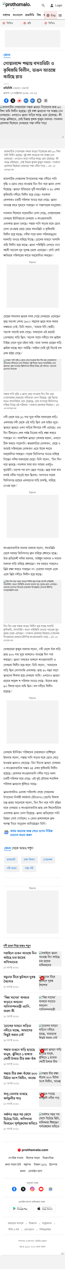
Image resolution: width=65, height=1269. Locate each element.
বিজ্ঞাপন (33, 1223)
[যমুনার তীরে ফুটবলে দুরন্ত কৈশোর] (50, 982)
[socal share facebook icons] (6, 102)
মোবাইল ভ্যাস (35, 1171)
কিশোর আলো (33, 1158)
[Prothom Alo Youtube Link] (42, 1189)
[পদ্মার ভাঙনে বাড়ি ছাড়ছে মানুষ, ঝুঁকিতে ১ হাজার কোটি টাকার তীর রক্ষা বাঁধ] (50, 1057)
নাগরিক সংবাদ (15, 1158)
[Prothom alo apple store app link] (45, 1209)
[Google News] (50, 1189)
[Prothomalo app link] (20, 1209)
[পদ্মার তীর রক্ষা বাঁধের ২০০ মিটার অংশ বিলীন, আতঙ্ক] (50, 1079)
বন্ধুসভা (27, 1165)
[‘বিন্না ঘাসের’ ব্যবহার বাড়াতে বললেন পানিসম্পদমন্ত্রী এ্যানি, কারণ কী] (50, 1007)
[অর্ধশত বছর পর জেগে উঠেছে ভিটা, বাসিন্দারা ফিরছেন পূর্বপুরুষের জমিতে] (50, 1122)
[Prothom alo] (17, 5)
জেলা (6, 55)
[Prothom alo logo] (32, 1151)
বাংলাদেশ (18, 15)
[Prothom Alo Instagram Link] (33, 1189)
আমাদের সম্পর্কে (15, 1223)
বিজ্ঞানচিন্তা (48, 1158)
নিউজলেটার (45, 1229)
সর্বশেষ (6, 15)
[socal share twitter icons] (13, 102)
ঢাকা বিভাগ (29, 860)
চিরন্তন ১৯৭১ (40, 1165)
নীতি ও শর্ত (13, 1229)
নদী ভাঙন (12, 868)
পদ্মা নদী (29, 868)
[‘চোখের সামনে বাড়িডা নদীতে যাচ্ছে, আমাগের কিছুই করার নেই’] (50, 1033)
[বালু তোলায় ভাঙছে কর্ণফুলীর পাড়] (50, 1099)
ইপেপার (53, 1165)
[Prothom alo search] (43, 5)
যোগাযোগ (29, 1229)
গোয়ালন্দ (47, 860)
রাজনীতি (29, 15)
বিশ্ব (39, 15)
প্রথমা (23, 1171)
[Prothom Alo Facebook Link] (15, 1189)
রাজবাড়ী (11, 860)
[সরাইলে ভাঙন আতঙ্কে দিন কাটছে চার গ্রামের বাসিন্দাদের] (50, 960)
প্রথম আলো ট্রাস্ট (13, 1165)
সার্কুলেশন (47, 1223)
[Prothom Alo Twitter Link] (24, 1189)
